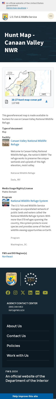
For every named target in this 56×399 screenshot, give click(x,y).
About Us (14, 326)
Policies (13, 345)
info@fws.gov (16, 310)
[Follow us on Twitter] (24, 293)
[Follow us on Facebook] (9, 293)
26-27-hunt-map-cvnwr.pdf (27, 99)
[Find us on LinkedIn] (31, 293)
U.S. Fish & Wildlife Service (23, 16)
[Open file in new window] (6, 102)
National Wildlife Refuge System (29, 201)
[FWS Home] (5, 17)
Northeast (7, 256)
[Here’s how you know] (28, 5)
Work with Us (18, 355)
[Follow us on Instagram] (16, 293)
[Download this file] (47, 101)
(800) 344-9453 (16, 306)
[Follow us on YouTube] (46, 293)
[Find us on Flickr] (38, 293)
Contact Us (16, 335)
